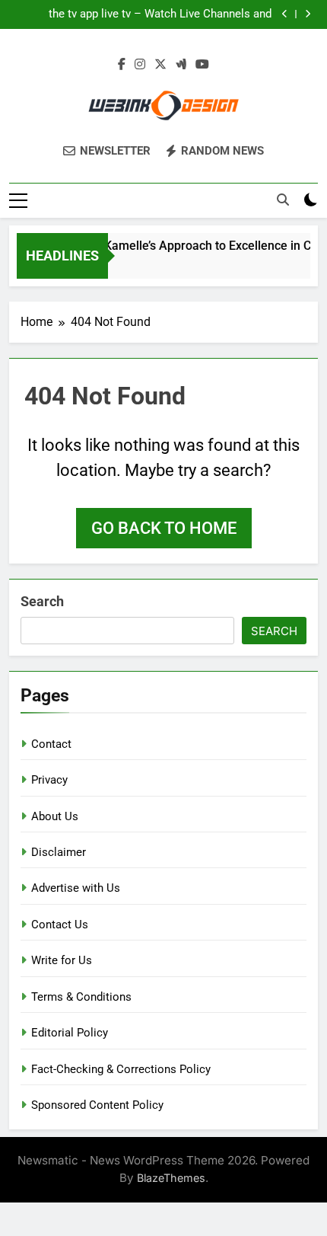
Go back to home (164, 528)
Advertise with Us (75, 888)
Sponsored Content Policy (97, 1105)
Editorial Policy (69, 1033)
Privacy (49, 780)
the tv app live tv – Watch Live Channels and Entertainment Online (160, 14)
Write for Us (61, 960)
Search (42, 601)
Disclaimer (58, 852)
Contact (51, 744)
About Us (54, 816)
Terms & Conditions (81, 997)
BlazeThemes (171, 1177)
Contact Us (59, 924)
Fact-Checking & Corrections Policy (121, 1069)
